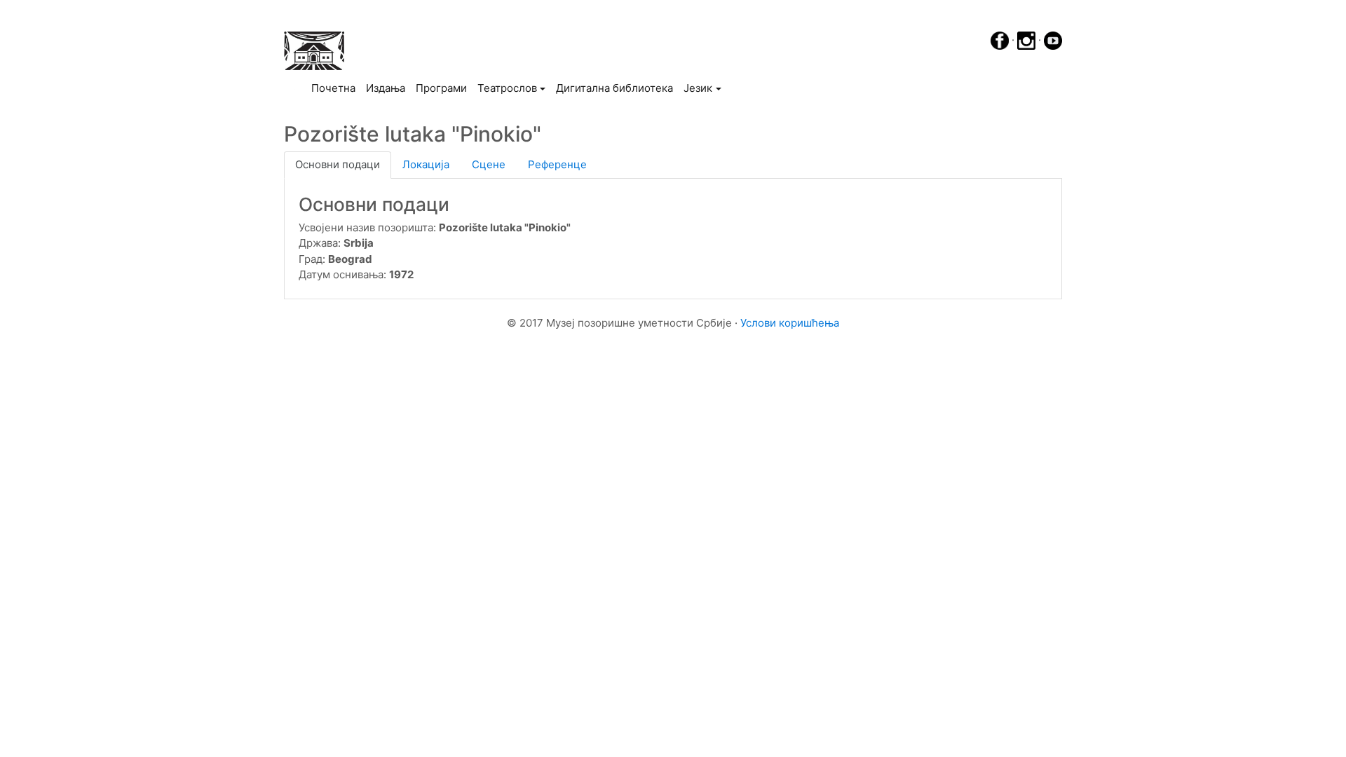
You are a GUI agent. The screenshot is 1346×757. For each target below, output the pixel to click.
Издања (385, 88)
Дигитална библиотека (614, 88)
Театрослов (507, 88)
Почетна (335, 88)
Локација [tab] (425, 164)
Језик (698, 88)
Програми (441, 88)
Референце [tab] (557, 164)
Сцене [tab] (488, 164)
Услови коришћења (789, 322)
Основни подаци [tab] (337, 164)
